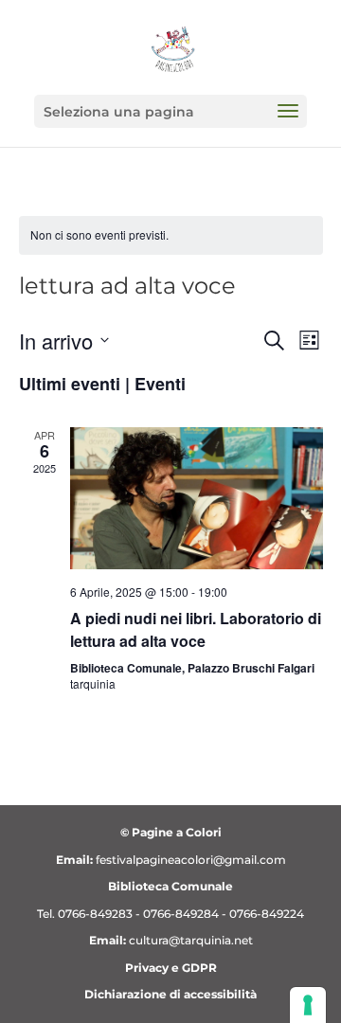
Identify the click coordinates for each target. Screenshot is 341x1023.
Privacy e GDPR (171, 967)
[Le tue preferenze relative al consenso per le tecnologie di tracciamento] (308, 1005)
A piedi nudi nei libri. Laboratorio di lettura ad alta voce (195, 629)
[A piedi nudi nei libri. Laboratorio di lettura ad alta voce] (196, 498)
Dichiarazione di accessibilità (170, 994)
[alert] (171, 235)
